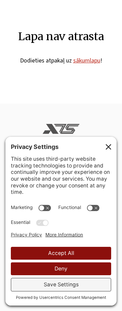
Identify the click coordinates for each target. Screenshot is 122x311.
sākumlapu (86, 60)
